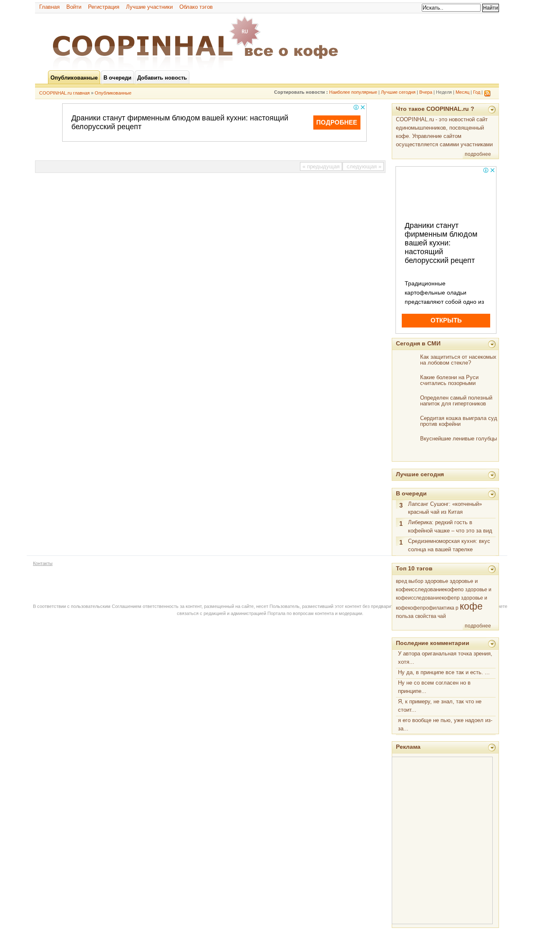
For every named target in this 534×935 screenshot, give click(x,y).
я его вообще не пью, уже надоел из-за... (445, 724)
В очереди (411, 493)
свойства (425, 616)
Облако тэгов (196, 7)
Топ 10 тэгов (414, 568)
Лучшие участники (149, 7)
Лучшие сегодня (398, 92)
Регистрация (103, 7)
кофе (471, 606)
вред (401, 581)
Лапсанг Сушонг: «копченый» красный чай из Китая (445, 508)
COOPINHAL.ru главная (64, 92)
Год (476, 92)
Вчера (425, 92)
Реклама (408, 746)
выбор (415, 581)
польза (404, 616)
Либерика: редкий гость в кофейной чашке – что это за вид (450, 526)
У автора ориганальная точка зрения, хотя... (445, 657)
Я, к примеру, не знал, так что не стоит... (439, 705)
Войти (73, 7)
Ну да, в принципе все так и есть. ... (444, 672)
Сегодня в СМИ (418, 343)
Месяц (462, 92)
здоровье (436, 581)
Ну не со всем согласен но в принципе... (434, 687)
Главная (49, 7)
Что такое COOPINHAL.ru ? (435, 108)
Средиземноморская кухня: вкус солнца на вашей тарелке (449, 545)
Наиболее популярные (353, 92)
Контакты (43, 563)
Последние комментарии (432, 643)
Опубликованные (113, 92)
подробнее (478, 154)
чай (442, 616)
